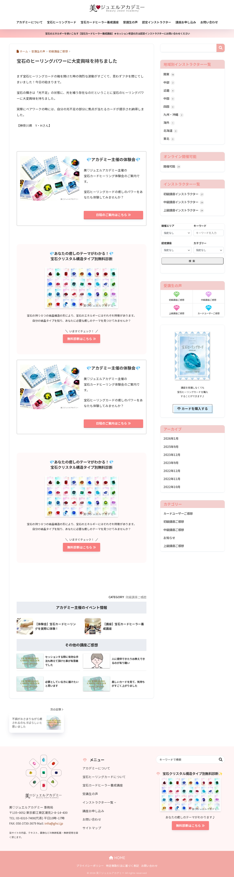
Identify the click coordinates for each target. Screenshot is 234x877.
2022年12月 (171, 471)
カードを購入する (195, 408)
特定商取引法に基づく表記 (122, 866)
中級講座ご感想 (173, 530)
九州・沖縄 (172, 114)
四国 (168, 106)
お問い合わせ (149, 866)
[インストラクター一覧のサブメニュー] (115, 802)
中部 (168, 82)
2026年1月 (170, 438)
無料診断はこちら (79, 339)
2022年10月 (171, 487)
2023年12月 (171, 454)
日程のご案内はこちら (111, 215)
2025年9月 (170, 446)
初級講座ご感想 (136, 597)
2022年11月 (171, 479)
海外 (168, 122)
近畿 (168, 90)
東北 (168, 138)
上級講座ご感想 (173, 546)
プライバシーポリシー (90, 866)
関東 (168, 74)
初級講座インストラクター (183, 194)
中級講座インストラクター (183, 202)
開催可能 (171, 166)
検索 (220, 48)
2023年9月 (170, 463)
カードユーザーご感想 (178, 513)
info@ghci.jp (53, 823)
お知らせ (169, 538)
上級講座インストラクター (183, 210)
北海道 (169, 130)
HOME (119, 857)
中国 (168, 98)
